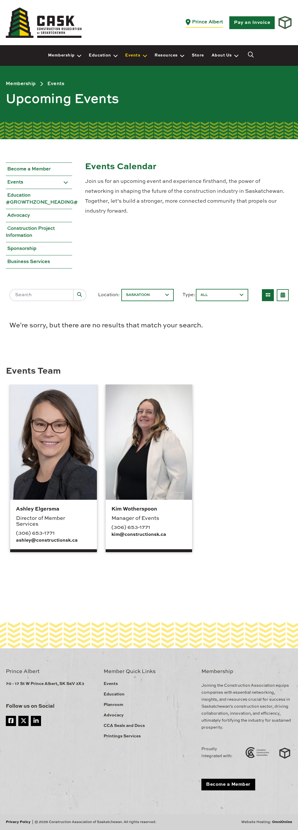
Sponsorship (21, 248)
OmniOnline (282, 822)
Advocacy (18, 215)
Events (132, 55)
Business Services (28, 261)
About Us (222, 55)
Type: (188, 295)
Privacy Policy (18, 822)
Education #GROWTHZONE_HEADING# (42, 199)
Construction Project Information (30, 232)
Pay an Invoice (252, 22)
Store (198, 55)
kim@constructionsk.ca (138, 534)
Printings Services (122, 736)
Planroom (113, 705)
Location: (109, 295)
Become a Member (29, 169)
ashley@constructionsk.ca (47, 540)
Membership (61, 55)
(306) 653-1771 (35, 533)
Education (100, 55)
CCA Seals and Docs (124, 726)
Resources (166, 55)
